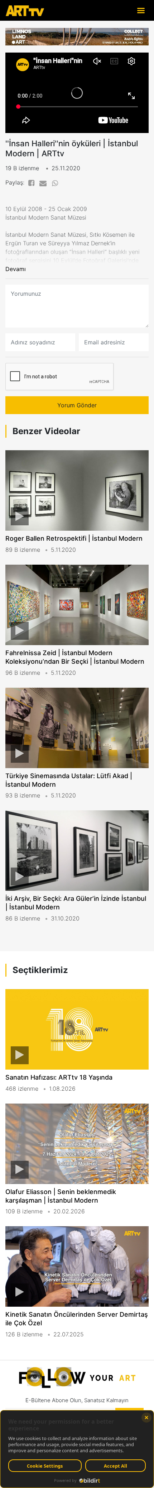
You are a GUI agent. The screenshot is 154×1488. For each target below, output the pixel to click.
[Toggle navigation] (140, 10)
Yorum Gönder (77, 405)
